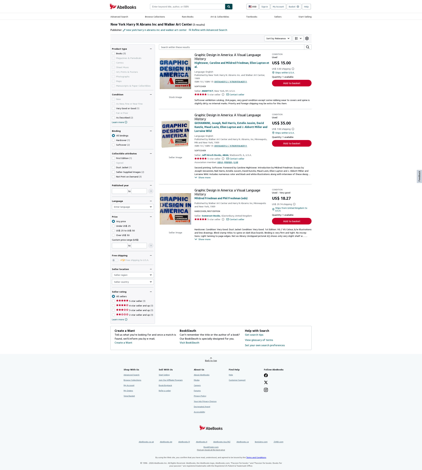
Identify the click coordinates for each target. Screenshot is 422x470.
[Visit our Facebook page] (266, 376)
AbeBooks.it (201, 441)
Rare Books (188, 16)
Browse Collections (155, 16)
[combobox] (187, 6)
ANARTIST (207, 90)
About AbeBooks (202, 375)
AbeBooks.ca (243, 441)
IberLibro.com (261, 441)
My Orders (128, 390)
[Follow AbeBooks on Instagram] (266, 390)
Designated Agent (202, 406)
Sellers (278, 16)
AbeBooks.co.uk (146, 441)
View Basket (129, 396)
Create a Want (123, 342)
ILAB (235, 162)
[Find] (228, 6)
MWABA (228, 162)
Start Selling (305, 16)
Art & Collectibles (220, 16)
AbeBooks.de (166, 441)
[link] (307, 38)
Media (196, 380)
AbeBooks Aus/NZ (221, 441)
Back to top (211, 360)
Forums (197, 390)
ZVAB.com (278, 441)
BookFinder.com (211, 448)
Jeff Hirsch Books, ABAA (215, 155)
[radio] (113, 140)
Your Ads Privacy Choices (205, 401)
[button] (150, 191)
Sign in (264, 6)
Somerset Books (211, 215)
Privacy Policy (200, 396)
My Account (278, 6)
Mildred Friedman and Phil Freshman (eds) (221, 198)
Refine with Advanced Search (209, 29)
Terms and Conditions (256, 457)
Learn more (118, 122)
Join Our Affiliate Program (171, 380)
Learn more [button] (118, 319)
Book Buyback (165, 385)
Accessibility (199, 412)
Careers (197, 385)
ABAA (220, 162)
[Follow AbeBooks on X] (266, 383)
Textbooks (251, 16)
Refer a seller (165, 390)
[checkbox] (113, 53)
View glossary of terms (259, 340)
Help (306, 6)
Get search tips (254, 334)
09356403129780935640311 (230, 81)
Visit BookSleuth (189, 342)
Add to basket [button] (291, 83)
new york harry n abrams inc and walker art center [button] (156, 29)
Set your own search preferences (265, 345)
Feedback (419, 176)
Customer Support (237, 380)
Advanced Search (119, 16)
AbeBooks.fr (184, 441)
